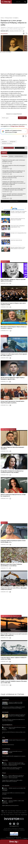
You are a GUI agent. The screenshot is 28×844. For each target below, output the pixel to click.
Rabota (23, 812)
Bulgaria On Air (19, 810)
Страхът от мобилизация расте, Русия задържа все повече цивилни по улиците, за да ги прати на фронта (13, 183)
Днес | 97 (18, 1)
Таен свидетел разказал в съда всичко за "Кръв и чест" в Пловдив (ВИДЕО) (17, 715)
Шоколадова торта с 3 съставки (17, 247)
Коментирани (19, 156)
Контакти (15, 828)
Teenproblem (7, 798)
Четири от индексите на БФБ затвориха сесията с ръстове (15, 703)
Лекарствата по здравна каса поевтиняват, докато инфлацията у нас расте (12, 781)
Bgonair (5, 712)
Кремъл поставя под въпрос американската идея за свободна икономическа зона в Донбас (14, 195)
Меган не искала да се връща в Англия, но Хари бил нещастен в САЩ (13, 177)
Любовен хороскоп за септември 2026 (18, 212)
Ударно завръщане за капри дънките (10, 805)
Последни (4, 156)
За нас (6, 828)
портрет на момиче (7, 143)
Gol (3, 737)
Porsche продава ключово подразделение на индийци (13, 756)
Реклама (21, 828)
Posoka (16, 814)
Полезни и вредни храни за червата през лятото (18, 233)
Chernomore (12, 814)
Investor (5, 699)
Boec (19, 814)
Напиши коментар (8, 147)
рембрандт (13, 141)
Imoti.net (20, 812)
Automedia (6, 749)
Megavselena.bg (24, 814)
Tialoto (5, 760)
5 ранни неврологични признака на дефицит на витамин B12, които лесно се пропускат (16, 776)
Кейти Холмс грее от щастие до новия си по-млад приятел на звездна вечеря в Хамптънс (17, 764)
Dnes (9, 810)
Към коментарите (19, 147)
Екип (9, 828)
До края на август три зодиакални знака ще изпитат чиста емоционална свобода (12, 768)
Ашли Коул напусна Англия (8, 744)
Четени (11, 156)
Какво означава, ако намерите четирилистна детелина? (17, 241)
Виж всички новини (14, 201)
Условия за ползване (18, 830)
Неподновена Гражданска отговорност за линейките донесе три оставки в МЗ (13, 171)
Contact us (25, 838)
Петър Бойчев (4, 33)
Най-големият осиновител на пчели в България (18, 226)
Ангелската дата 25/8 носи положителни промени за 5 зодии (18, 219)
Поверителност (8, 830)
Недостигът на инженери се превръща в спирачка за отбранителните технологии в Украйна (13, 707)
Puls (4, 773)
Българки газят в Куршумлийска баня (17, 739)
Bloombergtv (7, 725)
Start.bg (7, 814)
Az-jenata (5, 785)
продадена (4, 141)
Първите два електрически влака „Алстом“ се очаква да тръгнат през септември (14, 189)
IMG (2, 810)
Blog (5, 814)
